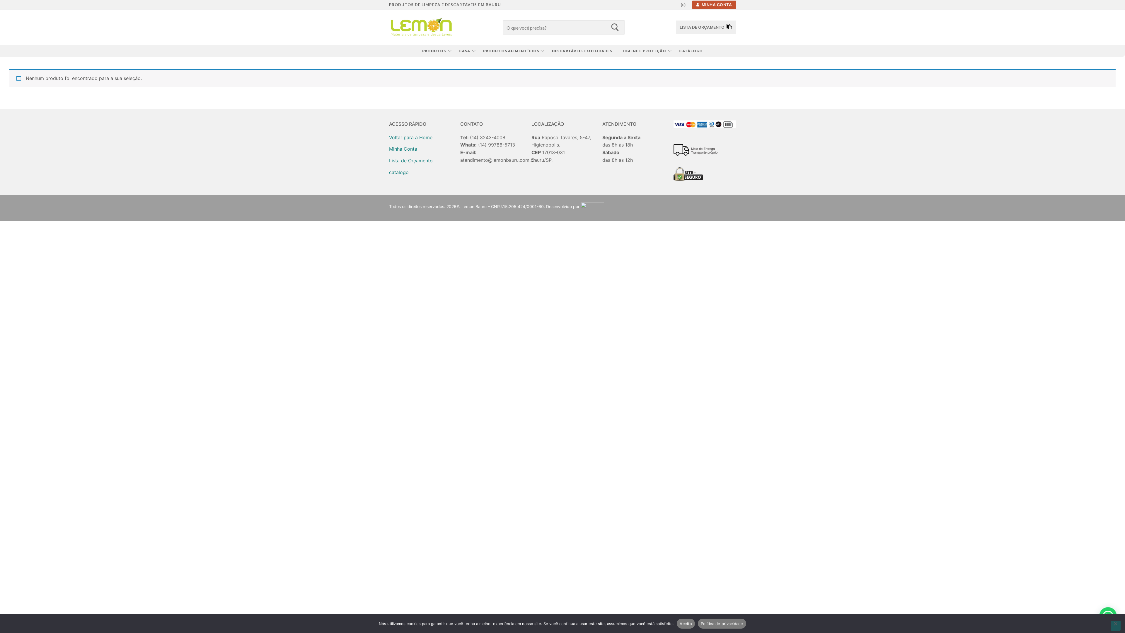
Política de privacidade (722, 623)
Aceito (686, 623)
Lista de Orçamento (411, 161)
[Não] (1116, 626)
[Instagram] (683, 4)
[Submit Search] (615, 27)
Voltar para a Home (410, 137)
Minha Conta (716, 4)
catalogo (399, 172)
